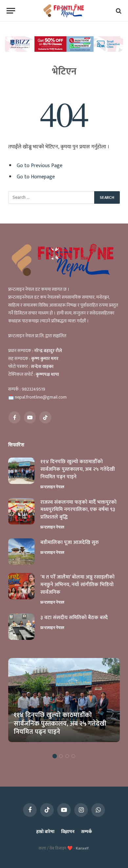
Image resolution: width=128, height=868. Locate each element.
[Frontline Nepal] (64, 10)
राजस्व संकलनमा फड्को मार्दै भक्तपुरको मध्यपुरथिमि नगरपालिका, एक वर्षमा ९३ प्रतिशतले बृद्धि (78, 510)
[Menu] (11, 10)
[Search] (118, 10)
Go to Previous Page (39, 165)
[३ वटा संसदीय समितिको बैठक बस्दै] (21, 627)
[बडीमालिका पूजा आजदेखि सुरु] (21, 551)
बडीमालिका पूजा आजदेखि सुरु (69, 542)
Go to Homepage (36, 176)
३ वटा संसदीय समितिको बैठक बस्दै (74, 617)
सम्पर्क (86, 831)
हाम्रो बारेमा (45, 831)
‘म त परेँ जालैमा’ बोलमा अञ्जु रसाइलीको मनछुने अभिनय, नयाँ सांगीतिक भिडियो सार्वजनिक (77, 585)
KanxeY (82, 848)
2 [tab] (61, 756)
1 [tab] (55, 756)
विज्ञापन (68, 831)
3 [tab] (67, 756)
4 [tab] (73, 756)
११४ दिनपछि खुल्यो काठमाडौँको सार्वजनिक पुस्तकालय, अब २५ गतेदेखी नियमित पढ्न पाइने (77, 469)
